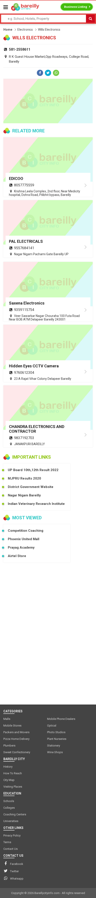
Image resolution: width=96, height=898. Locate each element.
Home (7, 29)
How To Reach (12, 773)
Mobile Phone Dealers (61, 719)
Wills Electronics (49, 29)
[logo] (25, 7)
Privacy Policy (12, 835)
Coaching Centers (14, 814)
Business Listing (75, 6)
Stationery (53, 745)
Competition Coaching (25, 531)
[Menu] (5, 7)
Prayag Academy (21, 548)
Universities (10, 821)
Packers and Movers (16, 732)
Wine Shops (55, 752)
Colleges (9, 807)
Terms (7, 842)
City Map (9, 780)
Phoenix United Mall (23, 539)
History (8, 766)
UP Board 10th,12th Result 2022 (33, 470)
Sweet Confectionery (16, 752)
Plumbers (9, 745)
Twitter (14, 871)
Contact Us (10, 848)
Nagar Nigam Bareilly (24, 495)
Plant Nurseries (56, 739)
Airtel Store (17, 556)
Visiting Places (12, 786)
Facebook (16, 864)
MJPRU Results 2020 (24, 478)
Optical (51, 725)
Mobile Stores (12, 725)
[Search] (90, 19)
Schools (8, 801)
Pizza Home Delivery (16, 739)
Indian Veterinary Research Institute (36, 504)
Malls (6, 719)
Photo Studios (56, 732)
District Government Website (30, 487)
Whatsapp (16, 878)
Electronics (25, 29)
